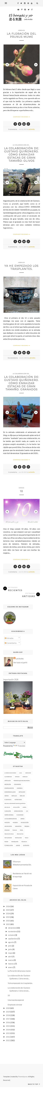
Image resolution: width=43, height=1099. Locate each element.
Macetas (7, 822)
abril (10, 956)
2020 (8, 1008)
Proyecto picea (9, 834)
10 (21, 491)
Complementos (9, 788)
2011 (8, 1040)
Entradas (9, 638)
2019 (8, 1012)
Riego (26, 837)
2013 (8, 1033)
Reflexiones (8, 837)
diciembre (12, 928)
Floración (7, 811)
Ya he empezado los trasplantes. (21, 267)
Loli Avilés (32, 129)
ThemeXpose (22, 1077)
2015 (8, 1026)
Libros (22, 818)
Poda (21, 830)
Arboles (21, 30)
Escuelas (7, 807)
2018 (8, 1015)
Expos (24, 807)
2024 (8, 913)
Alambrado (8, 776)
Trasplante (14, 841)
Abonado (28, 773)
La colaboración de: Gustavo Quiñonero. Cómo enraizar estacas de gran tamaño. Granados (21, 383)
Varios (21, 487)
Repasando (18, 837)
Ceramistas (17, 784)
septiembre (12, 938)
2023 (8, 917)
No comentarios (13, 358)
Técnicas (24, 841)
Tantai (6, 841)
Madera (15, 822)
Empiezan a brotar (15, 1004)
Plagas (15, 830)
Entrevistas (18, 799)
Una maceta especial (16, 1000)
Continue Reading (21, 116)
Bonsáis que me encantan (22, 780)
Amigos (17, 776)
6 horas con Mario (10, 773)
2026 (8, 906)
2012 (8, 1037)
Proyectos (20, 834)
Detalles (14, 795)
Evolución (16, 807)
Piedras (27, 826)
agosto (11, 942)
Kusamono (20, 815)
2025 (8, 910)
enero (10, 967)
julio (9, 946)
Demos (6, 795)
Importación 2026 (10, 679)
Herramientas (18, 811)
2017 (8, 1019)
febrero (11, 964)
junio (10, 949)
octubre (11, 935)
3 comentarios (12, 129)
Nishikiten (18, 826)
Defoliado (22, 792)
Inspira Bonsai (8, 815)
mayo (10, 953)
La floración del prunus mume (21, 35)
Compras (19, 788)
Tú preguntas (8, 845)
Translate (21, 746)
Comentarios (11, 643)
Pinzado (7, 830)
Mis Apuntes (8, 826)
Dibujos (22, 795)
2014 (8, 1029)
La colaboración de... (21, 145)
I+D (27, 811)
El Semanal (7, 799)
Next (36, 64)
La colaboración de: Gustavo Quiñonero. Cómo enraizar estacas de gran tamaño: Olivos (21, 154)
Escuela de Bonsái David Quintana (14, 803)
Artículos (7, 780)
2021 (8, 924)
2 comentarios (12, 247)
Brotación (7, 784)
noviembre (12, 931)
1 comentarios (12, 572)
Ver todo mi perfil (20, 662)
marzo (10, 960)
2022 (8, 921)
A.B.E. (20, 773)
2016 (8, 1022)
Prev (7, 64)
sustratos (26, 845)
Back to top (33, 1084)
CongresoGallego (10, 792)
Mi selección (25, 822)
